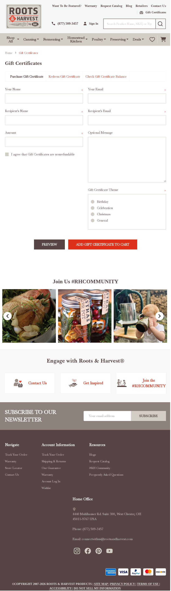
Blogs (92, 454)
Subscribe (148, 416)
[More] (18, 39)
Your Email (127, 89)
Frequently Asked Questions (106, 474)
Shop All (11, 39)
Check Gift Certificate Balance (106, 76)
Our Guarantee (51, 468)
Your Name (44, 89)
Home (9, 52)
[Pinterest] (98, 551)
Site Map (101, 584)
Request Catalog (111, 6)
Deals (137, 39)
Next (159, 316)
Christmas (104, 214)
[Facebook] (87, 551)
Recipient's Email (127, 111)
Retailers (142, 6)
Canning (29, 39)
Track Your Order (16, 454)
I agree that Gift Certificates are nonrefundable (43, 154)
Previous (7, 316)
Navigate (12, 445)
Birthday (102, 202)
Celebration (105, 208)
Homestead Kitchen (75, 39)
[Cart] (163, 39)
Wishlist (46, 488)
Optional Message (100, 133)
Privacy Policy (123, 584)
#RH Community (99, 468)
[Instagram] (77, 551)
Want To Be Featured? (66, 6)
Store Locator (13, 468)
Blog (129, 6)
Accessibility (60, 588)
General (102, 220)
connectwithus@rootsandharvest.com (107, 539)
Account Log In (51, 481)
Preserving (118, 39)
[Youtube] (109, 551)
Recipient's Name (44, 111)
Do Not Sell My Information (97, 588)
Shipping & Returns (54, 461)
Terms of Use (148, 584)
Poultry (97, 39)
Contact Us (158, 6)
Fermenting (51, 39)
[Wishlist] (152, 39)
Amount (44, 133)
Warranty (91, 6)
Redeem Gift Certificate (64, 76)
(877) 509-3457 (93, 529)
